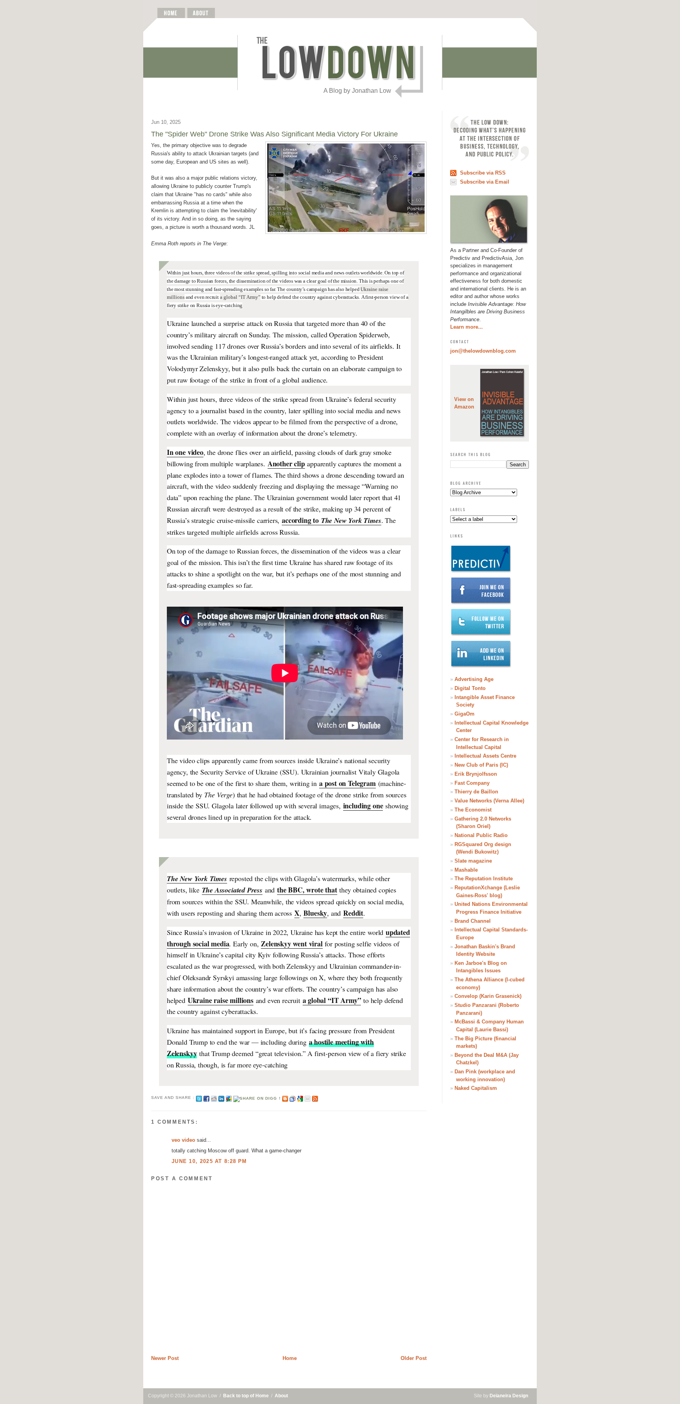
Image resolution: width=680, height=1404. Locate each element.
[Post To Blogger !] (285, 1097)
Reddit (353, 913)
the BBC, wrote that (307, 890)
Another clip (286, 463)
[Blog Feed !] (315, 1097)
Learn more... (466, 327)
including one (363, 805)
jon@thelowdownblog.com (483, 351)
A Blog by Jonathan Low (357, 90)
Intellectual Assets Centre (485, 756)
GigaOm (465, 714)
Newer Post (165, 1358)
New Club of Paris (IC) (481, 765)
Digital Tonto (470, 688)
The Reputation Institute (484, 878)
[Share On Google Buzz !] (229, 1097)
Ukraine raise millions (220, 1000)
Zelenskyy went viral (291, 943)
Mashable (466, 870)
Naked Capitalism (476, 1088)
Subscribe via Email (484, 182)
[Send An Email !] (307, 1097)
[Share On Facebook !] (206, 1097)
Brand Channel (473, 921)
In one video (185, 452)
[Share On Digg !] (256, 1097)
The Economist (473, 810)
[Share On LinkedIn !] (221, 1097)
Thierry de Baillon (476, 792)
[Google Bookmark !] (300, 1097)
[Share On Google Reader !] (293, 1097)
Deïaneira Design (509, 1395)
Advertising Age (474, 679)
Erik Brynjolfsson (476, 774)
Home (290, 1358)
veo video (183, 1140)
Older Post (414, 1358)
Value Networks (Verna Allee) (489, 801)
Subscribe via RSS (483, 173)
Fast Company (472, 783)
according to (331, 520)
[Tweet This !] (199, 1097)
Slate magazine (473, 861)
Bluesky (315, 913)
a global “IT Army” (332, 1000)
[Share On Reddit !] (214, 1097)
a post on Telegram (347, 783)
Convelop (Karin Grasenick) (488, 996)
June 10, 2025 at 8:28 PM (209, 1161)
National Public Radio (481, 835)
